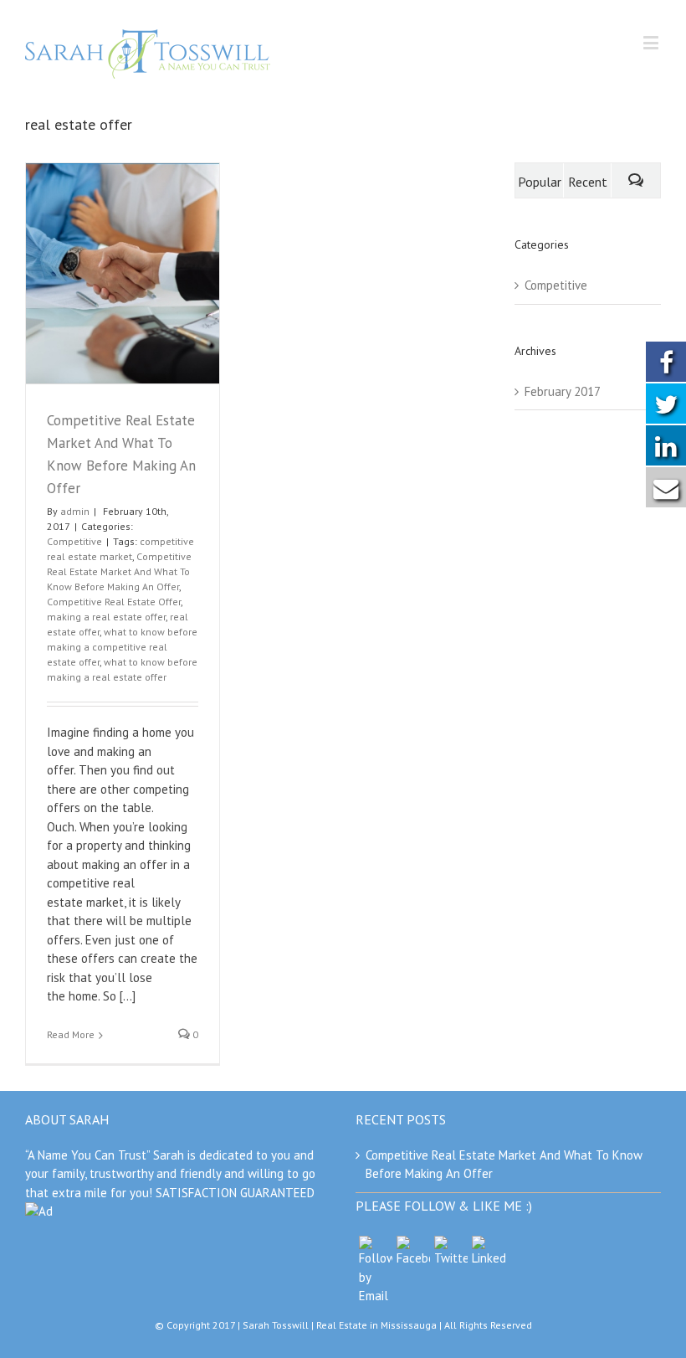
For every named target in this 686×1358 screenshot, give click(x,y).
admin (75, 511)
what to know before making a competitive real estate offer (122, 646)
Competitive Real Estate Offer (114, 601)
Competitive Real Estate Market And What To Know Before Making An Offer (119, 571)
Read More (71, 1034)
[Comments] (636, 180)
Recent (587, 181)
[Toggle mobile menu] (652, 42)
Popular (539, 181)
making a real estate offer (106, 616)
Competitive (74, 541)
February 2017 (563, 391)
